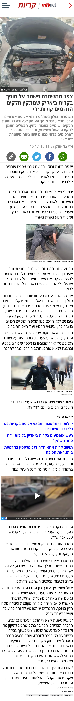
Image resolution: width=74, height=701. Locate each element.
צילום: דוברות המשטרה (14, 89)
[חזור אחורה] (70, 5)
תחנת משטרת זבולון (42, 695)
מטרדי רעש (68, 695)
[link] (5, 518)
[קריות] (37, 9)
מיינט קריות (30, 695)
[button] (37, 496)
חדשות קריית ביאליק (56, 695)
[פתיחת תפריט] (6, 5)
